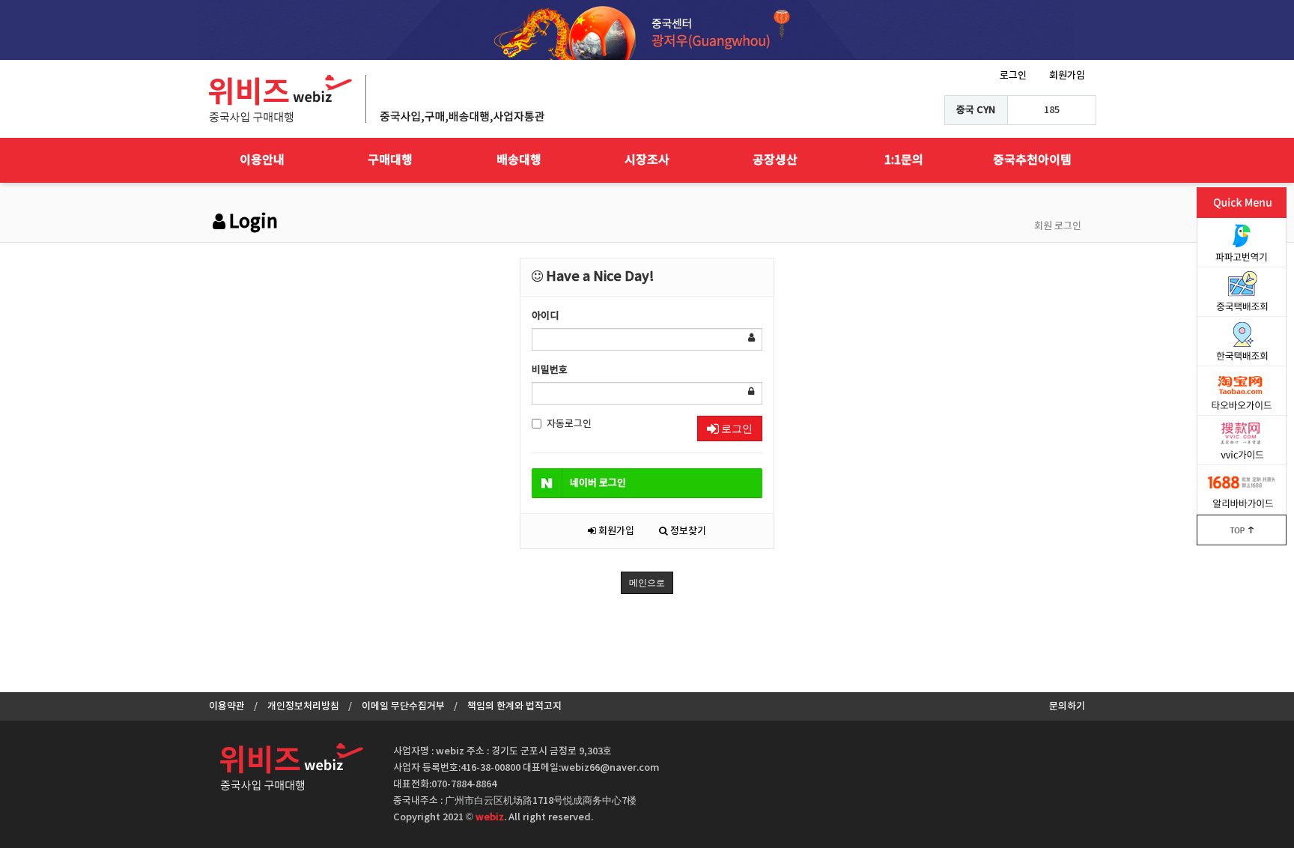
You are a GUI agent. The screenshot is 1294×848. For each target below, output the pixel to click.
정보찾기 (687, 531)
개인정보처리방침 (303, 706)
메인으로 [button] (647, 583)
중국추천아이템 (1032, 160)
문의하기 (1067, 706)
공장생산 (775, 160)
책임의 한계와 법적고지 (514, 706)
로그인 (1013, 76)
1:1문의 (903, 160)
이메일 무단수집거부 (403, 706)
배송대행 (518, 160)
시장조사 (647, 160)
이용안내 (262, 160)
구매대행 (390, 160)
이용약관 (227, 706)
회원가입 (1067, 76)
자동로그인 (569, 424)
